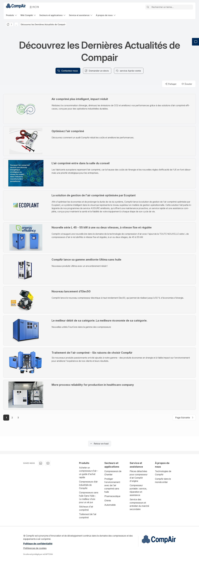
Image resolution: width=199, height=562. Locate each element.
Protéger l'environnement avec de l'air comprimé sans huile (112, 485)
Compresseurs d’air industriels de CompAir (88, 485)
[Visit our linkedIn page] (40, 463)
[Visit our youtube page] (47, 463)
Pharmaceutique (112, 496)
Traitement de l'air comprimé (87, 516)
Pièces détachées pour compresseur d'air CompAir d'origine (138, 476)
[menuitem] (11, 15)
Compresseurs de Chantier (112, 473)
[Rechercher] (147, 7)
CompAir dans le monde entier (163, 480)
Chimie (107, 500)
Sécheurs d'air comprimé (86, 508)
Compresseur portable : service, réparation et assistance (138, 490)
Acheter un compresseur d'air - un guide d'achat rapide (88, 472)
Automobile (110, 504)
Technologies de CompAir (163, 473)
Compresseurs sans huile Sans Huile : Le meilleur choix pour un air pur (88, 497)
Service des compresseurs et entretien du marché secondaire (139, 504)
